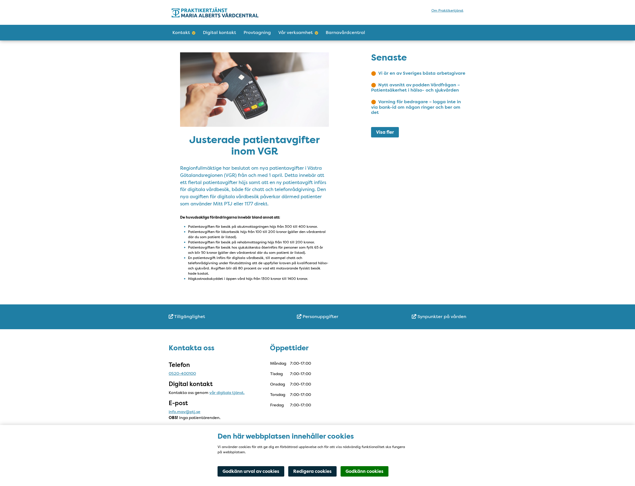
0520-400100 (182, 373)
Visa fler (385, 132)
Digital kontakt (219, 32)
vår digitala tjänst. (227, 392)
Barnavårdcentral (345, 32)
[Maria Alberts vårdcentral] (215, 12)
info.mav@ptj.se (184, 411)
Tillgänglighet (189, 317)
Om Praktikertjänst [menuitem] (447, 10)
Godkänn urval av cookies (250, 471)
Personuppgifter (319, 317)
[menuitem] (218, 316)
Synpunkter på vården (441, 317)
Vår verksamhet (295, 32)
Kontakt (181, 32)
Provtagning (257, 32)
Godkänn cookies (364, 471)
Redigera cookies (312, 471)
